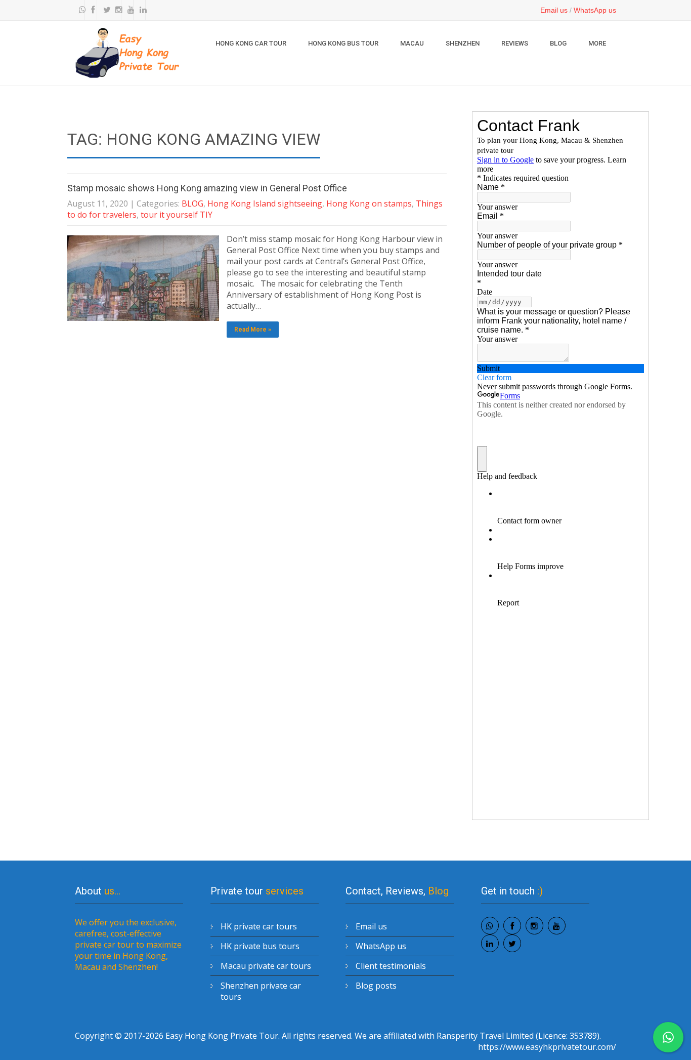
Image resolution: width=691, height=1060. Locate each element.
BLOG (558, 43)
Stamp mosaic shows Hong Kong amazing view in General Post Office (207, 188)
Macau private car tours (266, 965)
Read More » (252, 329)
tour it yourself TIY (176, 214)
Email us (554, 10)
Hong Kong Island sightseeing (264, 203)
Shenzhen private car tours (261, 991)
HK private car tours (259, 926)
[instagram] (116, 10)
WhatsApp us (595, 10)
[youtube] (128, 10)
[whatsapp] (80, 10)
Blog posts (376, 985)
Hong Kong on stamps (369, 203)
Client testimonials (391, 965)
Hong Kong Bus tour (343, 43)
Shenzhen (463, 43)
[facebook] (92, 10)
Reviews (514, 43)
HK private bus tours (260, 946)
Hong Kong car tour (250, 43)
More (597, 43)
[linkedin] (141, 10)
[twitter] (104, 10)
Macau (412, 43)
